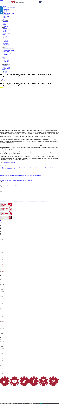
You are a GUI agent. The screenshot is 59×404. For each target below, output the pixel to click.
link (12, 160)
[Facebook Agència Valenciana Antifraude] (34, 385)
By (8, 162)
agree (40, 403)
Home (2, 79)
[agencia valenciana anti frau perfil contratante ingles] (6, 210)
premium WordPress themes (10, 401)
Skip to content (2, 0)
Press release (3, 80)
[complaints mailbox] (6, 206)
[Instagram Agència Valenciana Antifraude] (43, 385)
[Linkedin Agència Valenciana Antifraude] (5, 385)
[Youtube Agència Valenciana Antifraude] (14, 385)
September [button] (1, 223)
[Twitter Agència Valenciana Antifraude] (24, 385)
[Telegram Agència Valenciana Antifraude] (53, 385)
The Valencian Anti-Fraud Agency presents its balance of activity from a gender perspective (12, 185)
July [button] (0, 220)
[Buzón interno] (6, 219)
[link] (27, 2)
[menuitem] (30, 4)
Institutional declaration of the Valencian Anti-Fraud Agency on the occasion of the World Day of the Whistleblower (16, 180)
